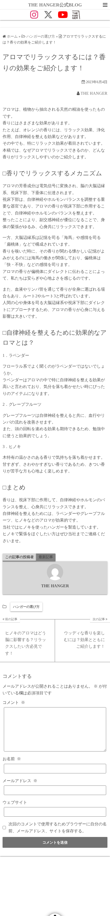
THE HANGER (94, 93)
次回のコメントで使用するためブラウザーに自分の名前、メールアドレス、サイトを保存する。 (57, 827)
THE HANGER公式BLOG (55, 4)
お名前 (12, 759)
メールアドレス (20, 781)
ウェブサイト (15, 802)
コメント (14, 702)
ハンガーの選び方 (26, 607)
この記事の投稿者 (19, 557)
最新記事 (46, 557)
